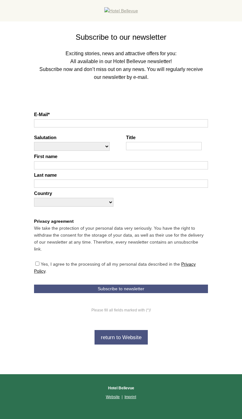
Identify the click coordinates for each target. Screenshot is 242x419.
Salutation (45, 137)
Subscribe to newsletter (121, 288)
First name (45, 156)
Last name (45, 175)
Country (43, 193)
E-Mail (41, 114)
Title (130, 137)
